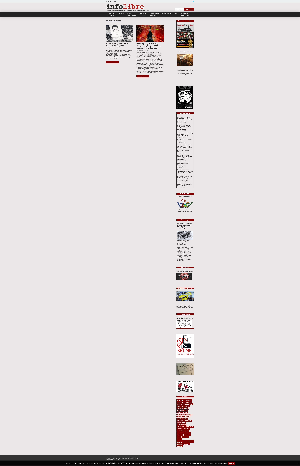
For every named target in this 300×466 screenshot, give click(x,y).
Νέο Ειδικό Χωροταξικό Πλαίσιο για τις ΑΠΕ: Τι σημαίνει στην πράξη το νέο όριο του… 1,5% (184, 119)
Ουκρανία (187, 406)
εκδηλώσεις (180, 420)
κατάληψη (179, 428)
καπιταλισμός (189, 426)
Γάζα (178, 402)
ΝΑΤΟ (178, 406)
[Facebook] (191, 1)
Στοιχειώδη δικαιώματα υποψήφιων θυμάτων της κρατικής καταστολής (184, 226)
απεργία (185, 412)
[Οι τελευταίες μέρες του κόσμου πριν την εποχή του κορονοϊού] (184, 327)
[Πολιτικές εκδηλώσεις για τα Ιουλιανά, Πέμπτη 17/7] (119, 34)
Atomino (116, 459)
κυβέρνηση (180, 434)
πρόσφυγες (185, 436)
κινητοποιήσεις (181, 432)
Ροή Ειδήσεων (185, 113)
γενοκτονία (180, 416)
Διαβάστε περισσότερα (184, 260)
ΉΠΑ (178, 400)
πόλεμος (179, 438)
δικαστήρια (187, 416)
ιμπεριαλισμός (180, 426)
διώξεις (179, 418)
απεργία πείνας (181, 414)
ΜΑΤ (191, 404)
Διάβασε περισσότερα (112, 62)
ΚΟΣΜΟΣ (121, 13)
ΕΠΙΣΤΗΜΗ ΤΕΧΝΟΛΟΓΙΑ (185, 14)
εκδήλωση (185, 418)
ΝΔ (182, 406)
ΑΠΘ (182, 400)
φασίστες (179, 446)
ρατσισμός (179, 444)
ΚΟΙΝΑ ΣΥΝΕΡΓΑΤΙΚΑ (131, 14)
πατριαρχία (187, 434)
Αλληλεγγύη (188, 400)
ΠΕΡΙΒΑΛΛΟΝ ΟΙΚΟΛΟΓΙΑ (154, 14)
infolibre (118, 48)
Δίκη (182, 402)
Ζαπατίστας (188, 402)
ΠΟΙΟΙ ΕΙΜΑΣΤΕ (181, 52)
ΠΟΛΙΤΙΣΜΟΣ (165, 13)
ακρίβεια (179, 412)
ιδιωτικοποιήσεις (181, 424)
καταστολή (179, 430)
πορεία (179, 436)
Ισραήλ (187, 404)
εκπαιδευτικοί (188, 420)
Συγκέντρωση (180, 410)
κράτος (188, 432)
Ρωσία (186, 408)
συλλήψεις (186, 444)
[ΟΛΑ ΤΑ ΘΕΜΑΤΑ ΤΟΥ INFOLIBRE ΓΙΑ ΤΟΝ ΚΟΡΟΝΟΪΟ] (184, 279)
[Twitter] (193, 1)
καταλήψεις (186, 428)
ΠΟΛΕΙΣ (175, 13)
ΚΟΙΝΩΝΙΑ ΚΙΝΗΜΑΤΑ (142, 14)
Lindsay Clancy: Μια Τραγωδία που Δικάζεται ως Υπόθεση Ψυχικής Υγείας (185, 171)
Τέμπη (187, 410)
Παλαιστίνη (180, 408)
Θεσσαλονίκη (180, 404)
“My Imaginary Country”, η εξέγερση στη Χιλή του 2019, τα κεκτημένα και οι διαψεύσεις (148, 46)
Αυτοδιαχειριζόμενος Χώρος (185, 70)
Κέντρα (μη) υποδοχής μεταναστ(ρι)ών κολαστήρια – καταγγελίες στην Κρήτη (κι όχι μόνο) (184, 157)
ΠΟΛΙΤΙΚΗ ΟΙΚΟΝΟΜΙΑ (111, 14)
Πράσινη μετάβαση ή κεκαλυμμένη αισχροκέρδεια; (183, 165)
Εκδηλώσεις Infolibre (185, 21)
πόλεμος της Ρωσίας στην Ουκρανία (183, 441)
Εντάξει (231, 463)
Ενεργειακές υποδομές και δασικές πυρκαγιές (184, 185)
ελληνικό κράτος (181, 422)
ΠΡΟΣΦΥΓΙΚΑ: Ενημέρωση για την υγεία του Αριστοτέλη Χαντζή (185, 134)
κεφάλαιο (186, 430)
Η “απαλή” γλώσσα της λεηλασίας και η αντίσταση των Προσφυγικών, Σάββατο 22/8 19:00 (184, 127)
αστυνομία (189, 414)
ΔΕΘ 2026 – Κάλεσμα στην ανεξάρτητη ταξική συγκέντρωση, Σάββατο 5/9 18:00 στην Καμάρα (184, 178)
